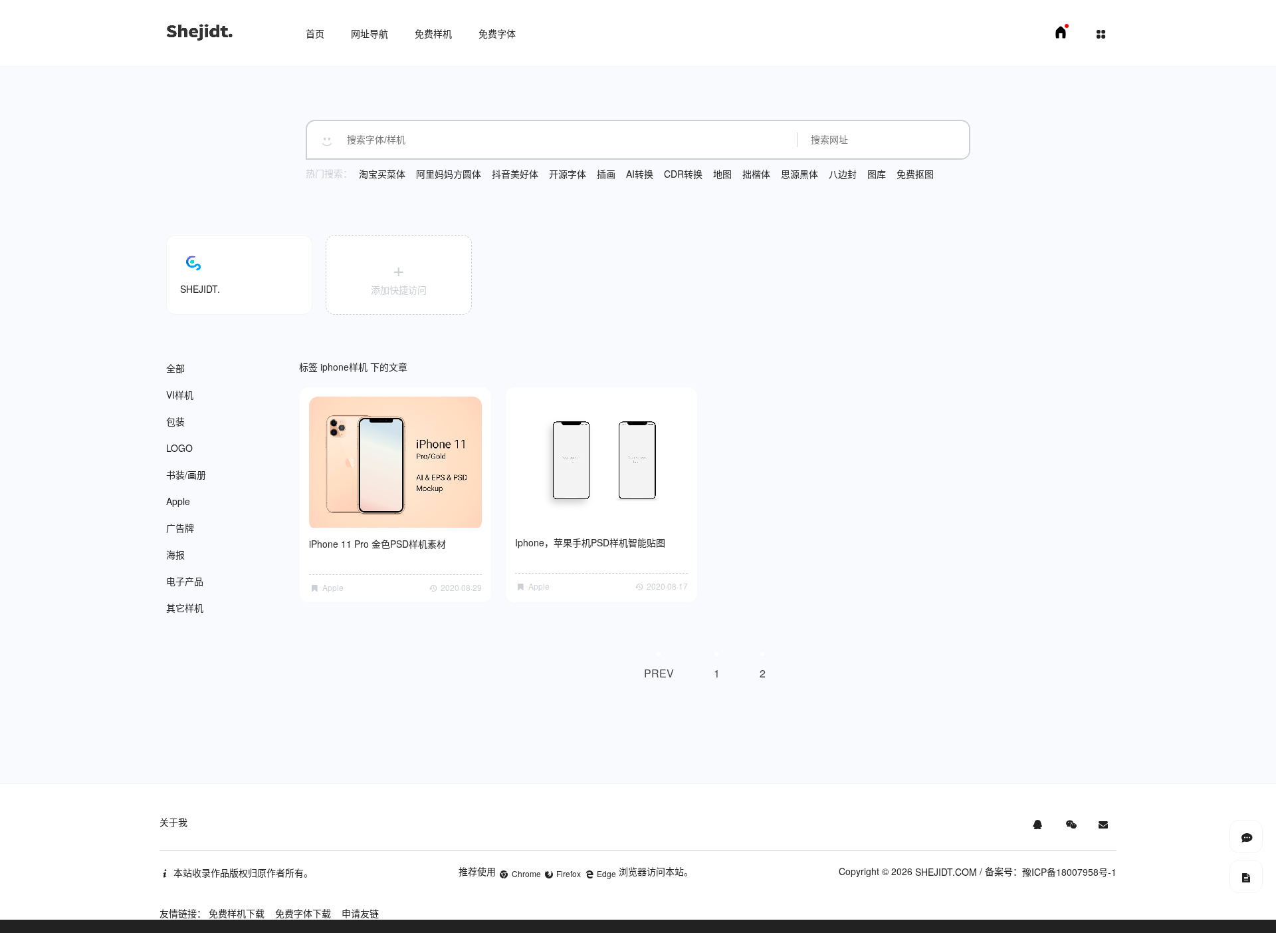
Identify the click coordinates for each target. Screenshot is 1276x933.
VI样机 (179, 394)
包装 (175, 421)
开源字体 (567, 173)
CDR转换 (683, 173)
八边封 (843, 173)
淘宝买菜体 (382, 173)
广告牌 (180, 527)
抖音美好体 (515, 173)
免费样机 (433, 33)
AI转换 (639, 173)
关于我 (173, 822)
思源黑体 (799, 173)
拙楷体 (756, 173)
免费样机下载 (237, 913)
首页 (315, 33)
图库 (876, 173)
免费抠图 (915, 173)
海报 (175, 554)
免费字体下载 (303, 913)
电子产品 (184, 581)
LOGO (179, 448)
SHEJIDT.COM (946, 871)
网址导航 (369, 33)
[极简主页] (1061, 36)
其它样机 (184, 607)
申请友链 (360, 913)
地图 (722, 173)
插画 (606, 173)
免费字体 (497, 33)
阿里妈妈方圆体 (448, 173)
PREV (659, 673)
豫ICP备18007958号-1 (1069, 871)
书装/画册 (186, 474)
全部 (175, 368)
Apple (178, 501)
